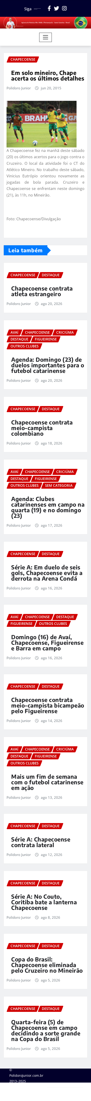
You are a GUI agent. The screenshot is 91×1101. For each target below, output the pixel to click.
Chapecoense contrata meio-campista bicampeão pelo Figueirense (47, 705)
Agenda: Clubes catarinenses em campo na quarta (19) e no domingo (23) (47, 507)
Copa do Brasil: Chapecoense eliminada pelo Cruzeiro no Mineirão (47, 965)
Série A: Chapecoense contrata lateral (40, 842)
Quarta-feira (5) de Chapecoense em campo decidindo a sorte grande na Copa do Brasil (45, 1030)
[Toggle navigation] (45, 37)
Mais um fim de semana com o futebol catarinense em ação (47, 782)
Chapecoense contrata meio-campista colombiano (42, 428)
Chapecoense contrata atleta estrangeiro (42, 291)
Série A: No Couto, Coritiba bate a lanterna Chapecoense (44, 902)
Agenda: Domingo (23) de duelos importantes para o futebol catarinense (47, 365)
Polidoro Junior (19, 88)
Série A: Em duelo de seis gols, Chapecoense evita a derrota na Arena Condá (47, 573)
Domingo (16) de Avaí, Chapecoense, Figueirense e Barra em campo (47, 642)
